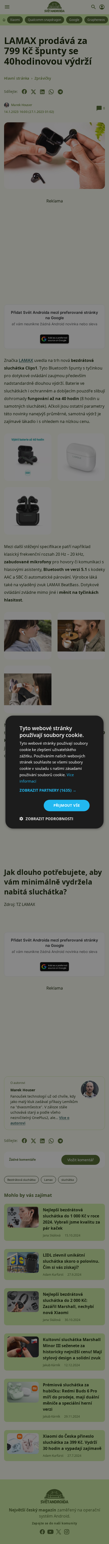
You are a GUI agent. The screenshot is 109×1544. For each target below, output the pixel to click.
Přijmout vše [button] (66, 805)
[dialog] (54, 772)
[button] (55, 790)
